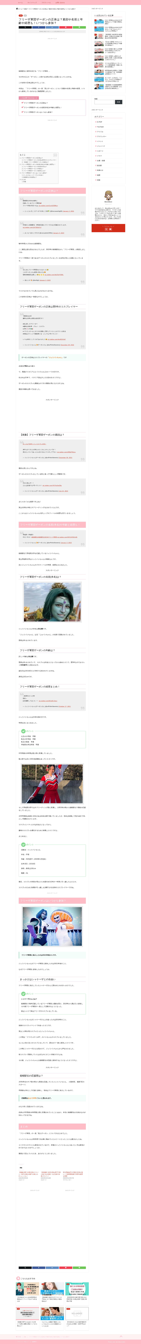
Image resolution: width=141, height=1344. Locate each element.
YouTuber (100, 127)
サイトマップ (32, 2)
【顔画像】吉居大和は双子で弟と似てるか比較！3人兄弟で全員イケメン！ (51, 1174)
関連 (24, 181)
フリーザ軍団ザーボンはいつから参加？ (34, 173)
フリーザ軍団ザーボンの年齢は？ (33, 168)
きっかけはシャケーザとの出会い (33, 175)
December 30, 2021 (65, 457)
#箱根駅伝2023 (43, 537)
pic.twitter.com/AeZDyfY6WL (54, 274)
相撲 (98, 175)
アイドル (100, 131)
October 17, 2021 (65, 706)
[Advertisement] (52, 53)
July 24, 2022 (63, 491)
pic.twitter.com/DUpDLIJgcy (48, 701)
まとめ (23, 179)
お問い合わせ (60, 2)
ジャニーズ (101, 146)
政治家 (99, 165)
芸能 (21, 15)
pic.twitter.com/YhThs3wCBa (52, 485)
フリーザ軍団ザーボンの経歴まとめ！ (34, 170)
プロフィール (46, 2)
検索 (96, 99)
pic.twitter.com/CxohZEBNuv (48, 205)
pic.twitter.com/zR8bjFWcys (66, 452)
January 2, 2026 (68, 211)
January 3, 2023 (58, 233)
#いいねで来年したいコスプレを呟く (34, 444)
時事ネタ (100, 170)
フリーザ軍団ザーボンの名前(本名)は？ (35, 166)
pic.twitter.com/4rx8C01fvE (57, 339)
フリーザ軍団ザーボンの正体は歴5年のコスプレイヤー (39, 160)
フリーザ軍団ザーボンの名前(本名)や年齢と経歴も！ (38, 164)
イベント (100, 141)
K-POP (99, 122)
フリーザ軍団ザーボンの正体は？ (32, 158)
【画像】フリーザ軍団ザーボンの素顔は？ (36, 162)
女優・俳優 (101, 160)
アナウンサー (101, 136)
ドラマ (99, 156)
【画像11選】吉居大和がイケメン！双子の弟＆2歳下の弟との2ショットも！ (29, 1174)
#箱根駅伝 (34, 537)
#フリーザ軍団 (52, 537)
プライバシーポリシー (23, 1341)
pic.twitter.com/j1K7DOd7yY (32, 227)
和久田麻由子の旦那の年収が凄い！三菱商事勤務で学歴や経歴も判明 (73, 1174)
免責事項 (34, 1341)
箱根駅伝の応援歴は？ (30, 177)
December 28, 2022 (67, 345)
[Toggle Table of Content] (54, 155)
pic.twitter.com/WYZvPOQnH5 (67, 537)
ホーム (20, 2)
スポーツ (100, 151)
